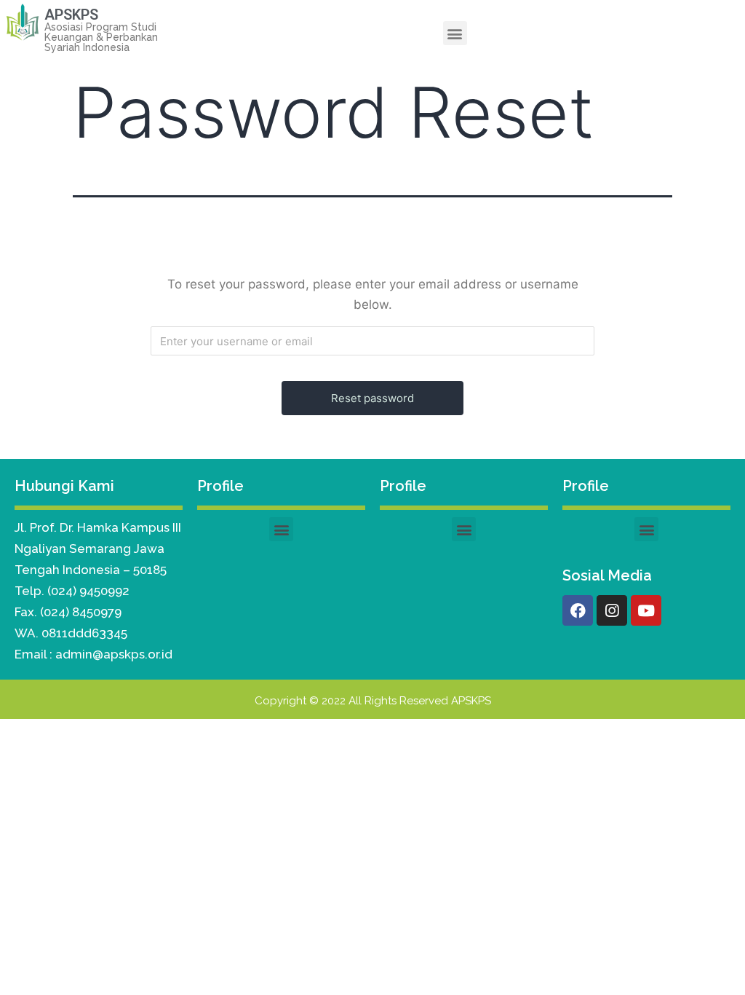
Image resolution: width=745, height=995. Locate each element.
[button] (455, 33)
